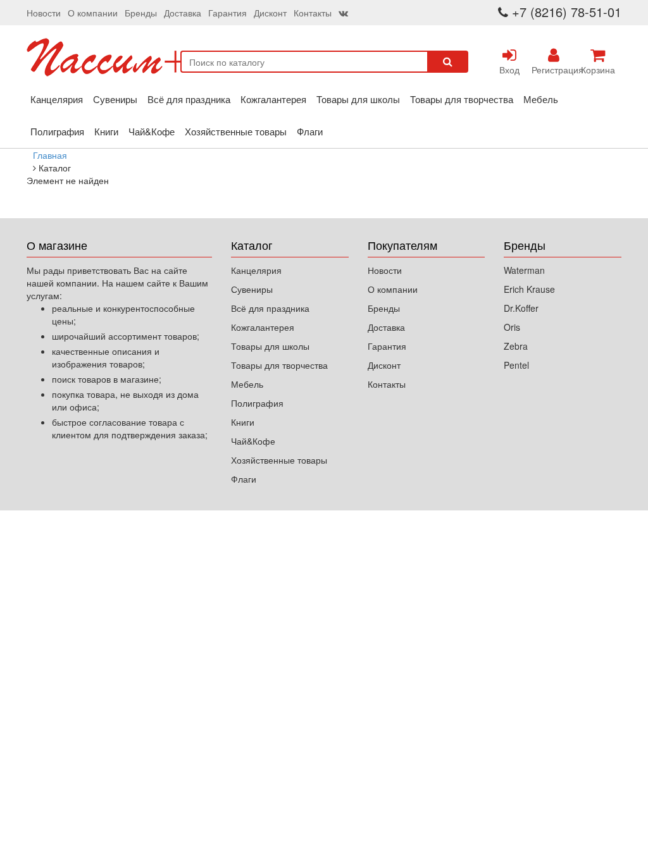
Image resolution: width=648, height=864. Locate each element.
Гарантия (227, 12)
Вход (509, 69)
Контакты (313, 12)
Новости (44, 12)
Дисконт (270, 12)
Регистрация (554, 69)
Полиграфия (57, 131)
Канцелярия (56, 99)
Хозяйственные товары (236, 131)
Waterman (524, 270)
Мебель (540, 99)
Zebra (516, 346)
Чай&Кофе (151, 131)
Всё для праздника (188, 99)
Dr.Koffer (521, 308)
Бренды (141, 12)
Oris (512, 327)
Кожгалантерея (273, 99)
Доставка (182, 12)
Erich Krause (529, 289)
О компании (93, 12)
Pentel (516, 365)
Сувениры (115, 99)
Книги (106, 131)
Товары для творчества (461, 99)
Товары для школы (358, 99)
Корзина (598, 69)
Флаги (310, 131)
